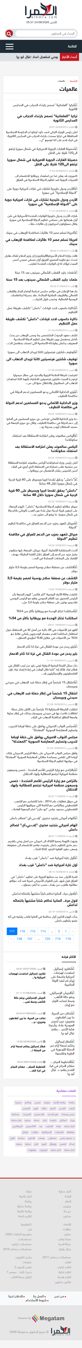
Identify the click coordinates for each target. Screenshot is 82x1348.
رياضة (28, 1201)
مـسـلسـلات (25, 1239)
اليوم (35, 1108)
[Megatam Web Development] (41, 1318)
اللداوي (31, 1138)
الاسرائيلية (47, 1132)
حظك (44, 1108)
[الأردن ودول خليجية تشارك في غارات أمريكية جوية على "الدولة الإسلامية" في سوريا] (41, 192)
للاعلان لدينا (15, 1296)
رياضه (71, 1102)
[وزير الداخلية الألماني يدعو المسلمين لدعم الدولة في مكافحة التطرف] (41, 395)
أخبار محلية (65, 1191)
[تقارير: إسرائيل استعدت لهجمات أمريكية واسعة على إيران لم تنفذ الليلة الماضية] (61, 976)
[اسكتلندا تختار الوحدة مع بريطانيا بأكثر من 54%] (47, 612)
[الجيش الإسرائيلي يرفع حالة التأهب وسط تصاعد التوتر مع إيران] (61, 999)
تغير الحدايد (53, 1114)
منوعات (27, 1262)
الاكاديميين (31, 1126)
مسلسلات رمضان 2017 (57, 1257)
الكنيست (27, 1114)
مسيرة (18, 1102)
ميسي (38, 1102)
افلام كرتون (64, 1267)
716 (22, 931)
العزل (12, 1138)
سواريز (47, 1102)
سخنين (67, 1216)
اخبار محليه (69, 1126)
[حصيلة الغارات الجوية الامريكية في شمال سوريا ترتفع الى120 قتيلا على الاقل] (41, 152)
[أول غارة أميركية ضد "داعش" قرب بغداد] (51, 859)
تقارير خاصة (25, 1216)
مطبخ (67, 1234)
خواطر (25, 1132)
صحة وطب (64, 1239)
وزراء (72, 1120)
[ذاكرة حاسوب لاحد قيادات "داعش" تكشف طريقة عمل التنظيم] (41, 311)
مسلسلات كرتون (22, 1244)
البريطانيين (17, 1126)
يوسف (41, 1138)
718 (68, 939)
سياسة (21, 1138)
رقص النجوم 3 (23, 1267)
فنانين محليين (63, 1282)
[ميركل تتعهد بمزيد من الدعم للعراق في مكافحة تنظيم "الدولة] (41, 527)
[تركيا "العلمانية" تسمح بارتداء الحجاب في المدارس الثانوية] (41, 108)
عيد (40, 1126)
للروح (44, 1144)
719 (58, 939)
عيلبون (67, 1206)
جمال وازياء (65, 1249)
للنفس (63, 1144)
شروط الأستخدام (36, 1300)
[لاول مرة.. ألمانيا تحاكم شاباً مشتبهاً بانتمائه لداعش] (44, 895)
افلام (68, 1262)
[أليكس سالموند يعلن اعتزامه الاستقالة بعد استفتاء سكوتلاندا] (41, 439)
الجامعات (59, 1132)
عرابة (29, 1191)
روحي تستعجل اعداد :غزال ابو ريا (37, 57)
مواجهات (32, 1150)
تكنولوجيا (26, 1224)
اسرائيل (63, 1120)
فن (30, 1229)
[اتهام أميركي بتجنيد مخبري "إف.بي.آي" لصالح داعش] (43, 819)
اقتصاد (67, 1224)
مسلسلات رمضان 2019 (17, 1249)
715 (32, 931)
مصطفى (52, 1138)
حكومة (53, 1120)
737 (29, 939)
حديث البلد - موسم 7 (19, 1272)
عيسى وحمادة (68, 1114)
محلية (36, 1120)
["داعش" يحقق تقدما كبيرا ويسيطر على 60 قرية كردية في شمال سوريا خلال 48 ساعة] (41, 483)
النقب (71, 1108)
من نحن (59, 1296)
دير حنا (67, 1211)
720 (47, 939)
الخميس (26, 1108)
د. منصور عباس (67, 1138)
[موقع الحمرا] (41, 11)
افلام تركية (65, 1272)
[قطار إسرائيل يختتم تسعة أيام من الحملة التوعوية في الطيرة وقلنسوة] (61, 1047)
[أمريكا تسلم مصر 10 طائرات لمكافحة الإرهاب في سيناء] (41, 234)
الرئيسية (73, 80)
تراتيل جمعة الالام (21, 1277)
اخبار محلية (16, 1120)
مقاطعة (70, 1132)
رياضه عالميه (59, 1102)
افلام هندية (64, 1277)
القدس (62, 1108)
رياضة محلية (24, 1206)
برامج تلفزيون (24, 1257)
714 (43, 931)
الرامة (68, 1196)
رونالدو (28, 1102)
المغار (68, 1201)
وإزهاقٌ (53, 1144)
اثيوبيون (43, 1150)
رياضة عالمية (24, 1211)
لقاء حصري (39, 1114)
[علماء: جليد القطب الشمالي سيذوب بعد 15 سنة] (46, 274)
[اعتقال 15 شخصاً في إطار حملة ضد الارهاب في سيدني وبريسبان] (41, 685)
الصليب (49, 1126)
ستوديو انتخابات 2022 (19, 1234)
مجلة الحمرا (64, 1244)
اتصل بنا (38, 1296)
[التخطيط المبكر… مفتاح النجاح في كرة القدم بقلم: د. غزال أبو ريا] (61, 1068)
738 (19, 939)
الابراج (53, 1108)
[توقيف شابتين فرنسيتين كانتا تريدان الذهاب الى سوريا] (42, 353)
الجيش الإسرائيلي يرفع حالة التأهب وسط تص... (29, 1000)
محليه (27, 1120)
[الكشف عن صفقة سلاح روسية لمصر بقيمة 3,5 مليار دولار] (41, 570)
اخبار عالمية (25, 1196)
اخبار (45, 1120)
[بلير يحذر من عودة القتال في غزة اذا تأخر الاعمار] (47, 648)
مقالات (34, 1132)
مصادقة (15, 1114)
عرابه (58, 1126)
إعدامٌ (71, 1144)
